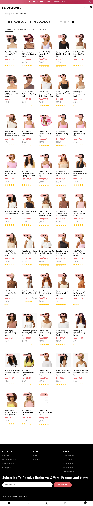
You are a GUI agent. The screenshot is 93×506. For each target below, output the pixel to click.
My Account (36, 459)
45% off (9, 116)
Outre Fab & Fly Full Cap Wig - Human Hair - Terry (63, 94)
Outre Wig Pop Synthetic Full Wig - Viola (11, 253)
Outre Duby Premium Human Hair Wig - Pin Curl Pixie (63, 253)
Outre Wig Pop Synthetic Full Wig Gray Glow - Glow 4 (45, 213)
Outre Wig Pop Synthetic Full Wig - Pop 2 (45, 173)
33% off (26, 315)
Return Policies (68, 459)
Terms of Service (8, 463)
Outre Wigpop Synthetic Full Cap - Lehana (11, 333)
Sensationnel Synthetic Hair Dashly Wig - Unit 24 (29, 293)
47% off (26, 76)
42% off (61, 76)
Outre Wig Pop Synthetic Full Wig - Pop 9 (28, 133)
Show (39, 29)
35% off (9, 315)
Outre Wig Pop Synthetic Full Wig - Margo (11, 293)
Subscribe (62, 484)
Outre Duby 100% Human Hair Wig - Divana (44, 54)
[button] (10, 66)
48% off (9, 76)
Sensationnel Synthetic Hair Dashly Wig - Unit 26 (46, 253)
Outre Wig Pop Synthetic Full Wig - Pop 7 (62, 133)
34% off (9, 36)
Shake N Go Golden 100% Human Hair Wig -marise (29, 94)
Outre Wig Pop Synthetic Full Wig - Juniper (45, 293)
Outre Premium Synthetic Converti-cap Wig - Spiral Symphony (11, 413)
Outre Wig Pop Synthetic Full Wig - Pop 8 (45, 133)
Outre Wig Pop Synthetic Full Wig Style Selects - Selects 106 (12, 134)
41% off (44, 196)
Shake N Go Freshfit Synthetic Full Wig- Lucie (11, 54)
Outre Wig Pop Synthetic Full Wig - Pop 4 (11, 173)
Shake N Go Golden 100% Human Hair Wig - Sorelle (29, 54)
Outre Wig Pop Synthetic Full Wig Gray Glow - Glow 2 (62, 213)
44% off (78, 116)
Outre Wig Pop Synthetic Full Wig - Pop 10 (79, 94)
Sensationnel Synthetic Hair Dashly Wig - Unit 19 (80, 372)
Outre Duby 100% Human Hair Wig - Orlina (79, 54)
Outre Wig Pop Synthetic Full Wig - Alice (28, 412)
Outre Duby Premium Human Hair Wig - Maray (62, 293)
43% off (9, 196)
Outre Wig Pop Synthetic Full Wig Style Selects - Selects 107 (46, 95)
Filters (8, 29)
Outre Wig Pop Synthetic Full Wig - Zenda (45, 333)
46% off (78, 156)
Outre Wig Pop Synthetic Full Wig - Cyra (45, 412)
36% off (61, 156)
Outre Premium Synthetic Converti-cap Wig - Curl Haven (28, 173)
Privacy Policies (68, 467)
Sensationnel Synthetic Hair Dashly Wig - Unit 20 (63, 372)
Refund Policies (68, 463)
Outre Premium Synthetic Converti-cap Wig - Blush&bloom (28, 373)
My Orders (36, 455)
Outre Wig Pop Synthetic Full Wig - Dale (45, 372)
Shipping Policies (68, 455)
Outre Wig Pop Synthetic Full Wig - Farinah (79, 213)
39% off (26, 36)
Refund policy (7, 467)
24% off (61, 355)
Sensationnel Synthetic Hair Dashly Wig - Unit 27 (12, 213)
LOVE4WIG (5, 455)
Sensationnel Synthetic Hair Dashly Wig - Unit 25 (29, 253)
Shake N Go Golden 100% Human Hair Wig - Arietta (12, 94)
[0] (89, 8)
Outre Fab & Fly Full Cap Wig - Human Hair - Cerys (80, 173)
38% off (44, 36)
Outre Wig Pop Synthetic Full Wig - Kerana (79, 333)
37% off (78, 36)
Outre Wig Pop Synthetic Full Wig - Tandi (62, 333)
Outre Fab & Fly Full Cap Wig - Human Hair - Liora (63, 54)
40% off (78, 76)
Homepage (7, 14)
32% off (78, 355)
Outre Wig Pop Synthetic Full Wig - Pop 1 (62, 173)
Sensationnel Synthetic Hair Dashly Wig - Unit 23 (29, 333)
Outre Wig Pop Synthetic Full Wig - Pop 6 (79, 133)
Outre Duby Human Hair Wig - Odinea (29, 212)
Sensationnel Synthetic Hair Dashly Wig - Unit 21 (12, 372)
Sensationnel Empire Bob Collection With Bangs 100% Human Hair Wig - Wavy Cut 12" (80, 295)
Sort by (16, 29)
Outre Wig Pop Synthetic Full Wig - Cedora (79, 253)
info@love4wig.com (9, 459)
